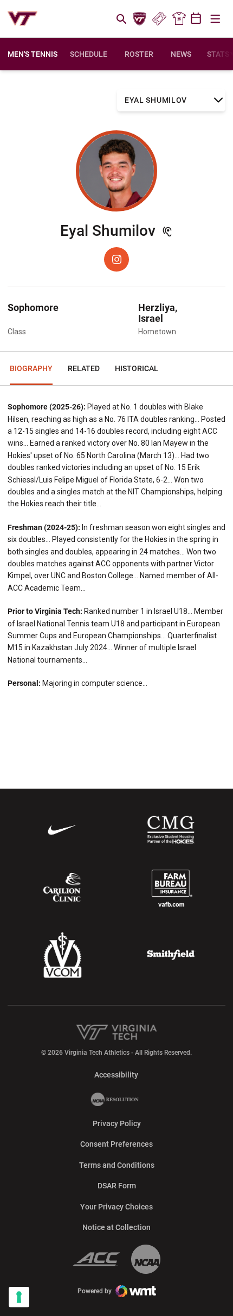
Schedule (88, 54)
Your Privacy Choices (116, 1206)
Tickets (159, 19)
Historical (136, 368)
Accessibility (116, 1074)
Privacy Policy (117, 1123)
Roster (139, 54)
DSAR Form (117, 1185)
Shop (178, 19)
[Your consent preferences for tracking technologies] (19, 1297)
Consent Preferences (116, 1144)
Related (84, 368)
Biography (31, 368)
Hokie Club (139, 19)
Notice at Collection (116, 1227)
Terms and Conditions (116, 1165)
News (181, 54)
